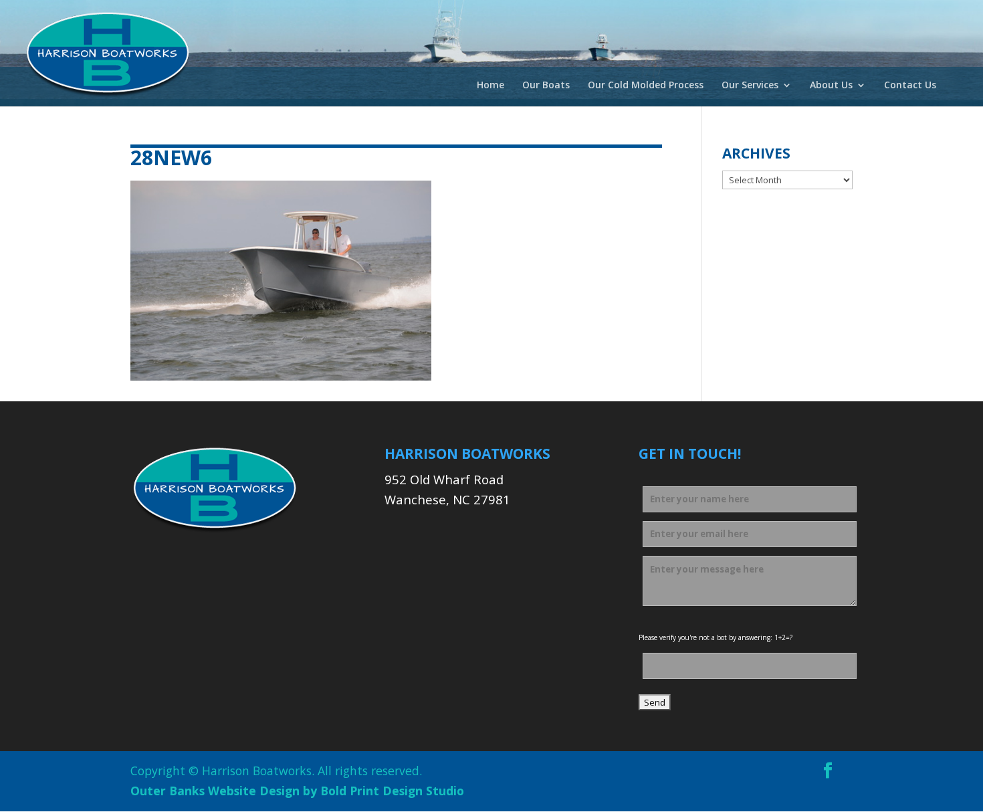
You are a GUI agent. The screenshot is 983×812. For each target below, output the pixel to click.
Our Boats (546, 85)
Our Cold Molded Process (645, 85)
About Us (831, 85)
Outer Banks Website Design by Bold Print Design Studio (297, 791)
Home (490, 85)
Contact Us (910, 85)
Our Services (750, 85)
